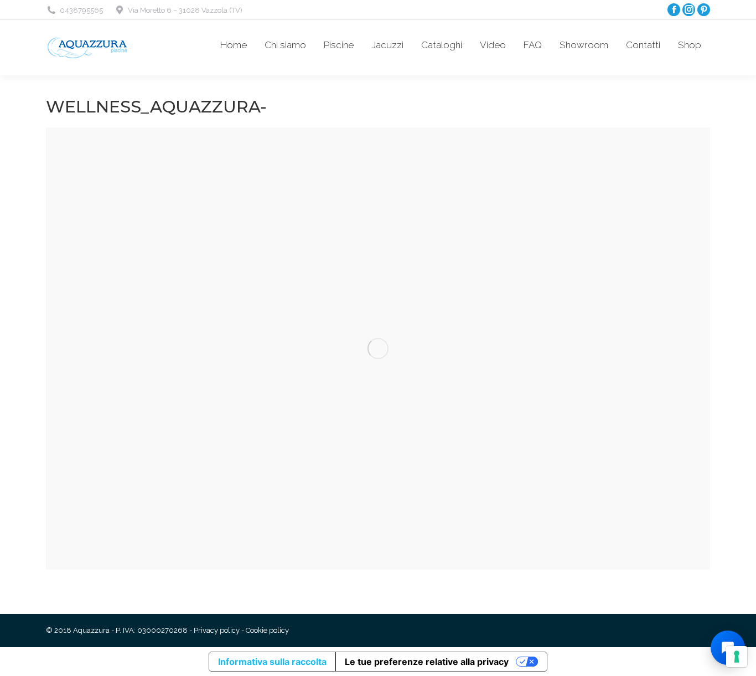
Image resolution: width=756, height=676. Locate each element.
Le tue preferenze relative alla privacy (427, 661)
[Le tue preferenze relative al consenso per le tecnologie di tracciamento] (736, 656)
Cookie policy (267, 630)
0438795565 (81, 10)
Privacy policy (217, 630)
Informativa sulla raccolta (272, 661)
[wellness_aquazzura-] (378, 348)
